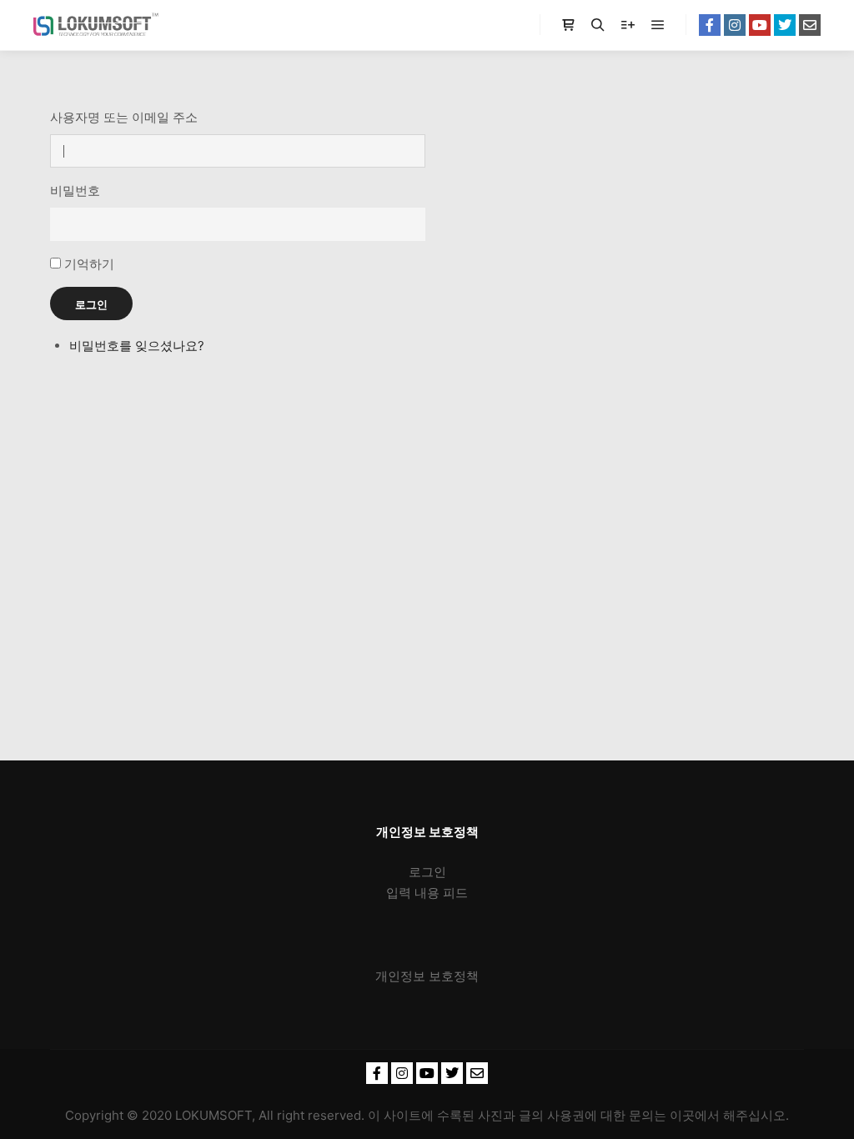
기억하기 (89, 264)
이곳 (682, 1115)
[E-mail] (810, 25)
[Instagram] (735, 25)
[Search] (598, 25)
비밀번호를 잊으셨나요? (136, 346)
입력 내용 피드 (427, 893)
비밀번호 (75, 190)
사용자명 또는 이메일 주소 (124, 117)
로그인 (91, 304)
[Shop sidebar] (568, 25)
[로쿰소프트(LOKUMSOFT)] (95, 25)
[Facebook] (710, 25)
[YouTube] (760, 25)
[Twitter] (785, 25)
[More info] (628, 25)
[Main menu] (658, 25)
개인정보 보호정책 (427, 976)
